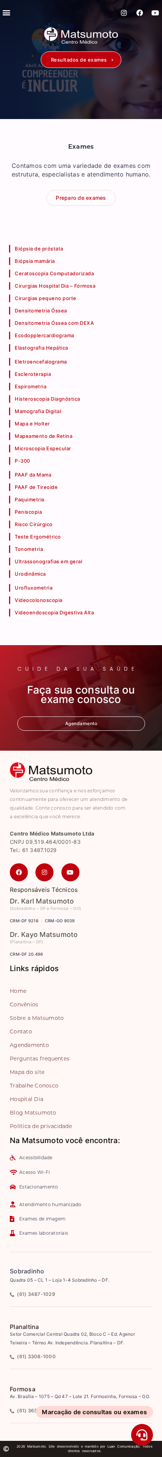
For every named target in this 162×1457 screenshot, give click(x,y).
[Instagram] (124, 13)
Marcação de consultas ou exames (94, 1412)
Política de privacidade (41, 1126)
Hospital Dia (26, 1099)
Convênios (24, 1004)
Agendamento (29, 1045)
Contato (21, 1031)
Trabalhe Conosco (34, 1085)
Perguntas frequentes (39, 1058)
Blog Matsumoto (33, 1112)
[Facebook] (140, 13)
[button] (81, 60)
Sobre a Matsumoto (37, 1018)
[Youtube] (155, 13)
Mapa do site (27, 1072)
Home (18, 991)
